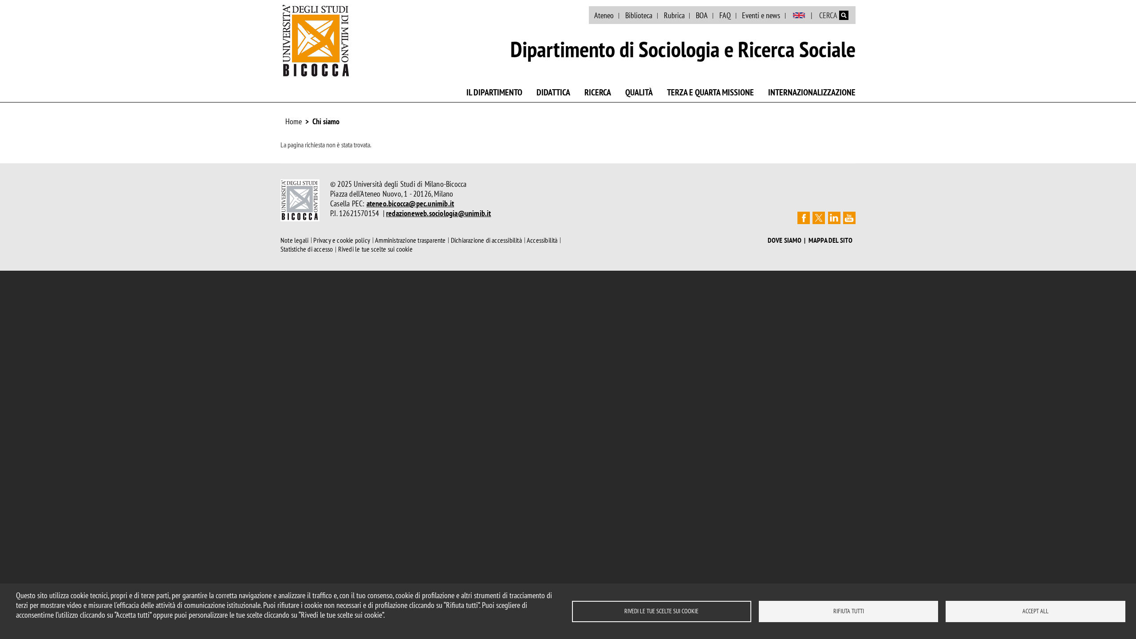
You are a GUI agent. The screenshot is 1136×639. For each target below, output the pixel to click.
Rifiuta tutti (848, 611)
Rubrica (674, 15)
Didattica (553, 92)
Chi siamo (325, 121)
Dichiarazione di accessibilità (486, 240)
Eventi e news (761, 15)
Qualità (639, 92)
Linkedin (834, 218)
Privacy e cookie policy (341, 240)
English (799, 15)
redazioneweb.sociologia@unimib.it (438, 213)
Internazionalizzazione (812, 92)
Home (293, 121)
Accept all (1035, 611)
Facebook (803, 218)
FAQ (725, 15)
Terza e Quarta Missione (710, 92)
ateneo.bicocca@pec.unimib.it (410, 203)
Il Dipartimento (494, 92)
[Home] (315, 40)
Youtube (849, 218)
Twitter (819, 218)
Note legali (294, 240)
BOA (702, 15)
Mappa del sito (831, 240)
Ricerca (597, 92)
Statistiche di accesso (306, 249)
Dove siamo (785, 240)
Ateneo (604, 15)
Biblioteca (638, 15)
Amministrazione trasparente (410, 240)
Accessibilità (542, 240)
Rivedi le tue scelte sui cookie (661, 611)
